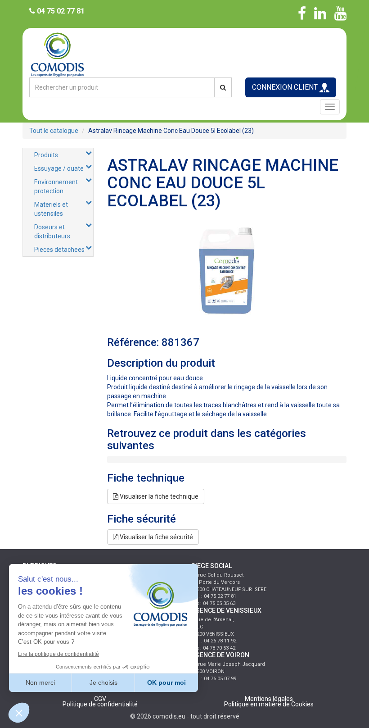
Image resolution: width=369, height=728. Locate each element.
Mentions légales (269, 698)
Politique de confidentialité (100, 704)
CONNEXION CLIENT (286, 87)
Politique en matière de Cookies (269, 704)
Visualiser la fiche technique (158, 496)
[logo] (184, 53)
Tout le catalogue (53, 130)
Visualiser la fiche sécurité (155, 537)
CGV (100, 698)
